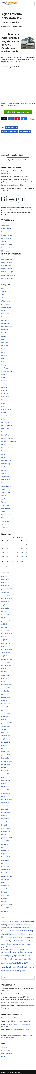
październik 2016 (6, 684)
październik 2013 (6, 799)
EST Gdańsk (5, 345)
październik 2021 (6, 621)
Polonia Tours (5, 435)
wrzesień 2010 (5, 908)
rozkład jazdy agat (9, 956)
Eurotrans (4, 355)
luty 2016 (4, 710)
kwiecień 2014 (5, 780)
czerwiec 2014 (5, 774)
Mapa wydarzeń (6, 228)
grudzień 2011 (5, 869)
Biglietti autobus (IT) (7, 272)
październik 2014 (6, 761)
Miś (2, 406)
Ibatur (3, 374)
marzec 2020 (5, 646)
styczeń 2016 (5, 713)
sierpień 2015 (5, 729)
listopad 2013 (5, 796)
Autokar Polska (6, 307)
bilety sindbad (13, 940)
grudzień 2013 (5, 793)
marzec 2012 (5, 860)
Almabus (4, 298)
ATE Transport (5, 304)
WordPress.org (6, 1057)
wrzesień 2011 (5, 879)
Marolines (4, 400)
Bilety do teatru (5, 232)
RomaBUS (4, 457)
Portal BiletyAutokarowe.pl (9, 441)
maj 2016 (4, 700)
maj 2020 (4, 640)
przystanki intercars (19, 949)
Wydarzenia (5, 225)
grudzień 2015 (5, 716)
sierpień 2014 (5, 767)
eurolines (29, 941)
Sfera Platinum (5, 476)
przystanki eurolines (7, 949)
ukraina (14, 970)
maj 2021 (4, 624)
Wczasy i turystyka (7, 518)
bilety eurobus (7, 937)
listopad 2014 (5, 758)
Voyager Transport (6, 515)
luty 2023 (4, 611)
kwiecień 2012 (5, 857)
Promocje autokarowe (8, 448)
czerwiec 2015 (5, 735)
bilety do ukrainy (16, 934)
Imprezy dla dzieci (6, 244)
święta (23, 970)
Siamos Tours (5, 479)
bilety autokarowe (26, 927)
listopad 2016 (5, 681)
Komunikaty (5, 387)
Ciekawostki (5, 330)
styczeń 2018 (5, 662)
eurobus (23, 941)
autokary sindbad (10, 927)
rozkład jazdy (26, 952)
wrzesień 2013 (5, 802)
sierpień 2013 (5, 806)
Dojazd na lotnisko (6, 333)
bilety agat (17, 927)
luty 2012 (4, 863)
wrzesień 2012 (5, 841)
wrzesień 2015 (5, 726)
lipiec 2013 (4, 809)
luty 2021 (4, 627)
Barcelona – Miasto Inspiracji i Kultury (12, 185)
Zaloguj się (4, 1047)
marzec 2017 (5, 668)
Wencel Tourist (5, 521)
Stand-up (4, 241)
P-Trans (3, 419)
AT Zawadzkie (5, 301)
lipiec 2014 (4, 771)
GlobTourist (4, 368)
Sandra (3, 470)
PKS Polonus (5, 422)
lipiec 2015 (4, 732)
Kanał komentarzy (6, 1053)
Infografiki (4, 377)
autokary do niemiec (15, 921)
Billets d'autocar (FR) (7, 269)
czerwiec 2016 (5, 697)
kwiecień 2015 (5, 742)
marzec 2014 (5, 783)
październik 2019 (6, 649)
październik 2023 (6, 598)
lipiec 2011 (4, 882)
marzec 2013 (5, 822)
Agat (2, 294)
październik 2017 (6, 665)
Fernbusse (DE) (6, 265)
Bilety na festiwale (6, 251)
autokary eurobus (21, 924)
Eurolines (4, 349)
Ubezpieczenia (5, 508)
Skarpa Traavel (6, 486)
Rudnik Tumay (5, 464)
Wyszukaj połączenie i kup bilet (18, 160)
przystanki (4, 947)
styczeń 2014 (5, 790)
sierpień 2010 (5, 911)
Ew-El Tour (4, 358)
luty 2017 (4, 672)
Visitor (3, 511)
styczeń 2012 (5, 866)
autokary (3, 921)
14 (7, 553)
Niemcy (9, 944)
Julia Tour (4, 384)
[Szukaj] (32, 978)
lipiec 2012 (4, 847)
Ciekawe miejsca (6, 326)
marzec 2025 (5, 582)
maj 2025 (4, 576)
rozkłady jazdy (14, 967)
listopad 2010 (5, 901)
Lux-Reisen (4, 393)
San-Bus (4, 467)
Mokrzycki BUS (6, 409)
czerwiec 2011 (5, 885)
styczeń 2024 (5, 595)
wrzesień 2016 (5, 688)
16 (17, 553)
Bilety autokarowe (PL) (8, 259)
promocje (15, 944)
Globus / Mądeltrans (7, 371)
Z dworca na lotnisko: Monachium (17, 1018)
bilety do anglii (14, 930)
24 (22, 557)
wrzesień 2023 (5, 601)
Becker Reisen (5, 314)
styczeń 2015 (5, 751)
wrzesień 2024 (5, 592)
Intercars (4, 381)
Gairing (3, 365)
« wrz (3, 566)
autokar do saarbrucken (10, 131)
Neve (3, 1072)
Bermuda (4, 317)
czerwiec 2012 (5, 850)
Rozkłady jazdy (6, 460)
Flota (2, 361)
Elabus (3, 339)
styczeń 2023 (5, 614)
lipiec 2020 (4, 637)
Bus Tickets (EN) (6, 262)
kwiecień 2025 (5, 579)
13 (3, 553)
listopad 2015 (5, 720)
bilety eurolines (17, 937)
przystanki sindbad (11, 952)
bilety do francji (23, 930)
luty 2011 (4, 892)
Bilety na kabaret (6, 238)
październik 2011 (6, 876)
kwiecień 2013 (5, 818)
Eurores (3, 352)
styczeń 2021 (5, 630)
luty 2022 (4, 617)
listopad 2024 (5, 586)
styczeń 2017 (5, 675)
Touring (3, 502)
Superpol (4, 495)
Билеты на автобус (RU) (9, 278)
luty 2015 (4, 748)
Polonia (3, 432)
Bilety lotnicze (5, 323)
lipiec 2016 (4, 694)
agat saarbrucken (11, 127)
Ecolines (4, 336)
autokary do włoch (12, 924)
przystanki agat (25, 131)
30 (17, 561)
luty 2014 (4, 787)
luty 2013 (4, 825)
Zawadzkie (4, 527)
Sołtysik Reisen (6, 492)
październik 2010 (6, 905)
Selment (3, 473)
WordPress (16, 1072)
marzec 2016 (5, 707)
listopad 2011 (5, 873)
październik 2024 (6, 589)
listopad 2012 (5, 834)
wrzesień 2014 (5, 764)
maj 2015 (4, 739)
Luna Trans (4, 390)
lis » (7, 566)
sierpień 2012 (5, 844)
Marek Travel (5, 397)
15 (12, 553)
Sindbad (22, 967)
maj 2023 (4, 605)
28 (7, 561)
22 (12, 557)
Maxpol (3, 403)
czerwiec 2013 (5, 812)
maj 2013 (4, 815)
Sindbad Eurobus (6, 483)
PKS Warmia (5, 428)
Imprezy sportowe (6, 248)
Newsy (3, 412)
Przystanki (4, 451)
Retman (3, 454)
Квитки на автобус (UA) (8, 275)
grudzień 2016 (5, 678)
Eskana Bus (5, 342)
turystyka (9, 970)
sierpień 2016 (5, 691)
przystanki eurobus (22, 947)
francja (3, 944)
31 (22, 561)
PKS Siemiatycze (6, 425)
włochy (18, 971)
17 (22, 553)
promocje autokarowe (23, 944)
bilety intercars (25, 937)
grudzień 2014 (5, 755)
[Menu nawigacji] (32, 3)
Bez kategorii (5, 320)
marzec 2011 (5, 889)
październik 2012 (6, 838)
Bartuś (3, 310)
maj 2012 (4, 854)
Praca (3, 444)
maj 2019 (4, 656)
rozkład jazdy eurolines (17, 959)
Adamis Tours (5, 291)
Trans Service (5, 505)
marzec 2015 (5, 745)
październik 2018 (6, 659)
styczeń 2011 (5, 895)
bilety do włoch (27, 934)
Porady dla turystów (7, 438)
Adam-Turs (4, 288)
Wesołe (3, 524)
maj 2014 (4, 777)
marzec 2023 (5, 608)
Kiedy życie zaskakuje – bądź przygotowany (14, 176)
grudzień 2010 (5, 898)
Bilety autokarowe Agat (8, 103)
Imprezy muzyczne (7, 235)
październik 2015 (6, 723)
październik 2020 (6, 633)
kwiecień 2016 (5, 704)
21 (7, 557)
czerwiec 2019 (5, 653)
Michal (7, 26)
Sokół (3, 489)
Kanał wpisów (5, 1050)
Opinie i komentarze (7, 416)
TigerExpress (5, 499)
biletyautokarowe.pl (5, 930)
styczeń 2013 (5, 828)
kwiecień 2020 (5, 643)
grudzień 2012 (5, 831)
